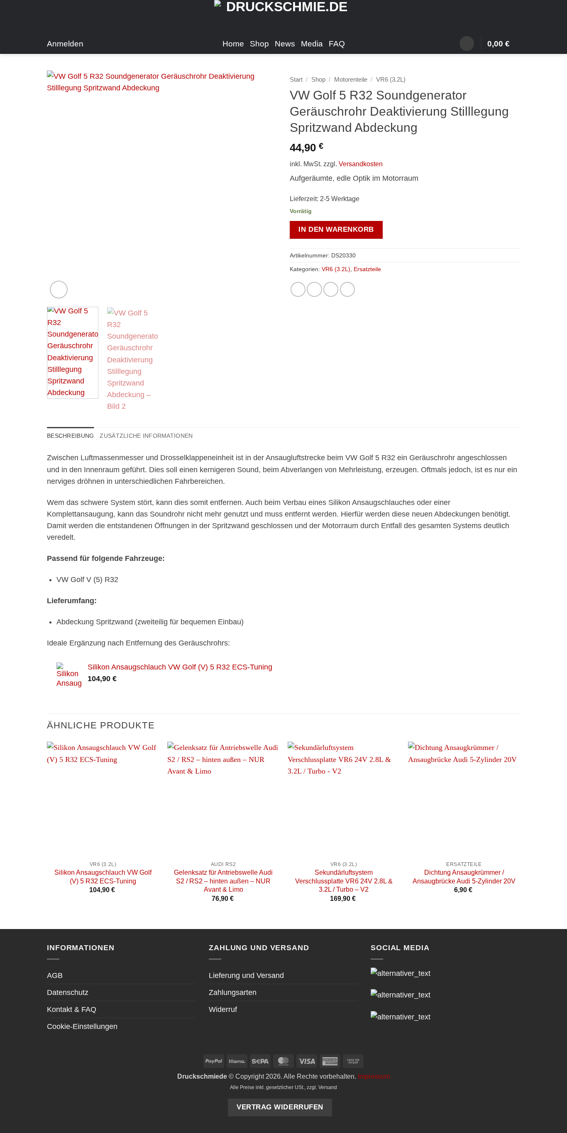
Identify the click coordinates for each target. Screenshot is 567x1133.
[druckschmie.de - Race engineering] (283, 16)
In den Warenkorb (336, 229)
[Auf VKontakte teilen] (347, 289)
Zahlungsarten (233, 992)
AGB (55, 975)
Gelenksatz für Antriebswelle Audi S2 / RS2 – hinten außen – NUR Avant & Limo (223, 881)
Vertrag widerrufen (280, 1107)
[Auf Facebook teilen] (298, 289)
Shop (259, 43)
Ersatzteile (367, 269)
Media (312, 43)
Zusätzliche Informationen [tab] (146, 435)
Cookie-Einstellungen (82, 1026)
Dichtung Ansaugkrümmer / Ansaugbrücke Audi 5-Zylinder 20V (464, 877)
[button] (466, 43)
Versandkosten (361, 163)
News (285, 43)
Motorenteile (350, 79)
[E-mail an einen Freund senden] (330, 289)
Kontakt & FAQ (71, 1009)
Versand (327, 1087)
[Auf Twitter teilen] (314, 289)
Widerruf (223, 1009)
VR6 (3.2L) (391, 79)
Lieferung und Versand (246, 975)
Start (296, 79)
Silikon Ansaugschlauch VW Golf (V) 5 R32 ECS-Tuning (103, 877)
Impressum (374, 1076)
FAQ (337, 43)
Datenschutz (67, 992)
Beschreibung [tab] (70, 435)
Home (233, 43)
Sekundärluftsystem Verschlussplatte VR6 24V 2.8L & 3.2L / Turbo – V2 (344, 881)
